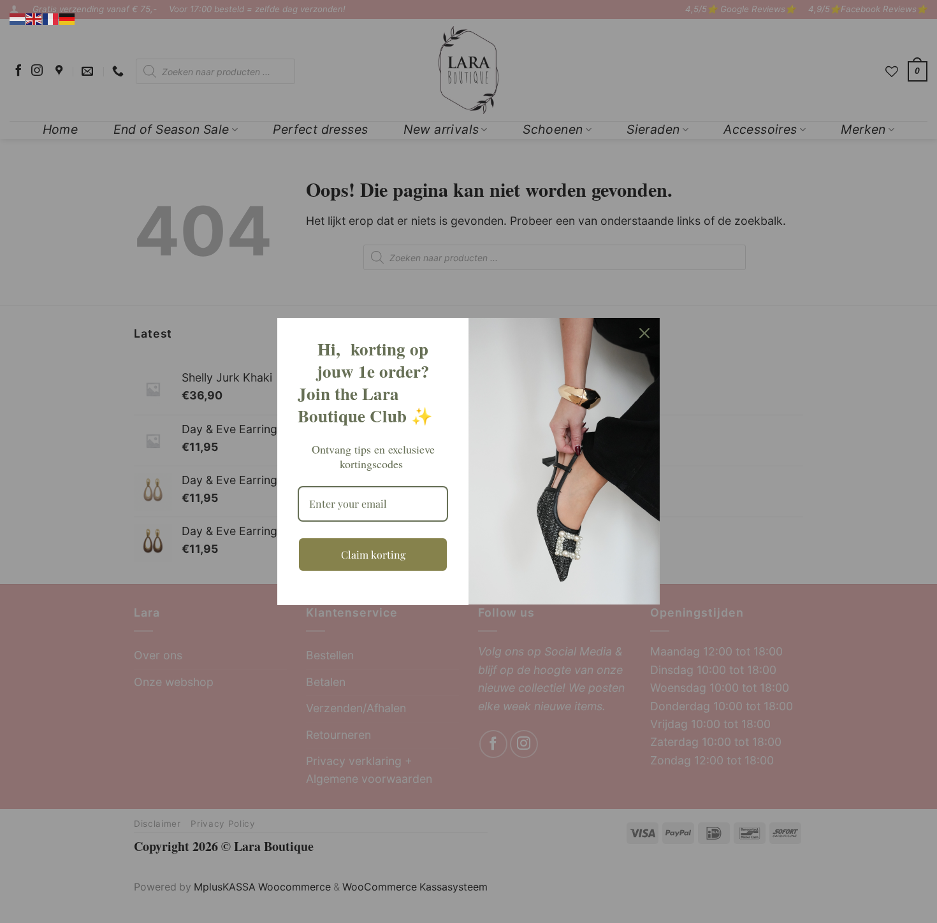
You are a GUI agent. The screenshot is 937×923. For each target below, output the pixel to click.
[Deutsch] (67, 18)
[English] (34, 18)
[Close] (644, 333)
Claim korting (373, 554)
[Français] (51, 18)
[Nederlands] (18, 18)
